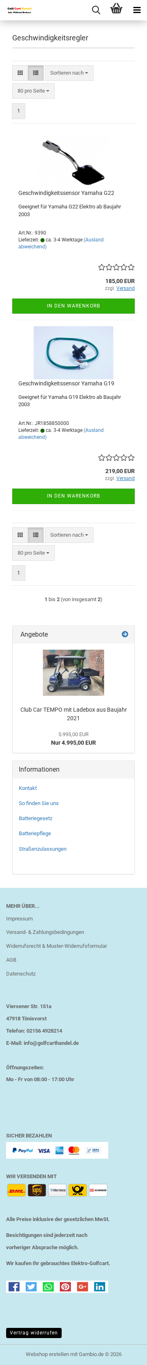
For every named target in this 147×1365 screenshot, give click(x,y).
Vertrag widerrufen (34, 1333)
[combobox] (69, 73)
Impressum (19, 919)
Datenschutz (21, 974)
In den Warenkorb (73, 306)
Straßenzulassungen (43, 849)
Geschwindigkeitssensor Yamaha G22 (66, 193)
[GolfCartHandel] (16, 10)
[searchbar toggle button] (96, 10)
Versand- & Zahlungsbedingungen (45, 932)
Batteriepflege (35, 833)
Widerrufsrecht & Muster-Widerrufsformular (56, 946)
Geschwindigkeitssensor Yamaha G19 (66, 383)
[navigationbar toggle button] (137, 10)
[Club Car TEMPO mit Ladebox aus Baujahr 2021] (73, 673)
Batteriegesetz (35, 818)
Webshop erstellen (47, 1354)
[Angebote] (125, 634)
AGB (11, 960)
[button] (20, 73)
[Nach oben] (124, 1353)
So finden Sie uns (39, 803)
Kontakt (28, 788)
